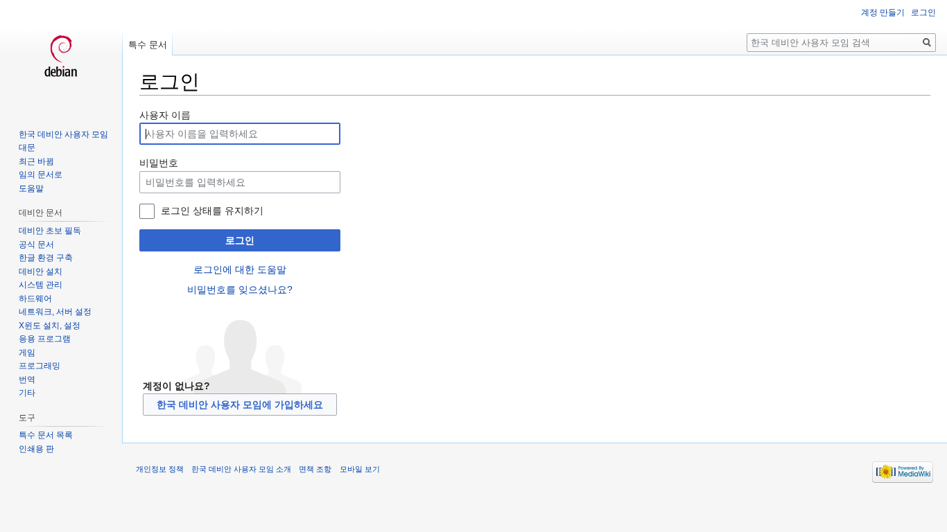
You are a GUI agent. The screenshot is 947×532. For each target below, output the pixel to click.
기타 (27, 393)
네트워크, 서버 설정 (55, 312)
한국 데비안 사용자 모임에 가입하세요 (240, 404)
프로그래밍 (39, 366)
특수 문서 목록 (46, 435)
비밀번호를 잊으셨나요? (240, 289)
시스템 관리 (40, 285)
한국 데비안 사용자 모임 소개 (241, 469)
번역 (27, 379)
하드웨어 (35, 298)
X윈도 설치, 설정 (49, 325)
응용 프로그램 (45, 339)
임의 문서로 (40, 174)
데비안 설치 (40, 271)
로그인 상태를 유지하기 (212, 210)
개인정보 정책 (160, 469)
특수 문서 (147, 44)
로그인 (239, 240)
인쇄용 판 (36, 449)
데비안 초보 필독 (50, 231)
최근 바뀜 (36, 161)
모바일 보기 (360, 469)
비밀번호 (158, 162)
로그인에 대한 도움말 (239, 269)
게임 (27, 352)
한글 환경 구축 (46, 258)
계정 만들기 (883, 12)
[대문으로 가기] (61, 55)
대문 (27, 147)
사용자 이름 (165, 115)
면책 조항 (315, 469)
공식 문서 (36, 244)
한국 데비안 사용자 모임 (63, 134)
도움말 (31, 188)
